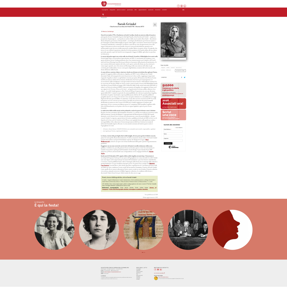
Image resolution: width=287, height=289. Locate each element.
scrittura (163, 70)
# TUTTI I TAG (180, 70)
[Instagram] (181, 6)
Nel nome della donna (163, 277)
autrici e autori (121, 9)
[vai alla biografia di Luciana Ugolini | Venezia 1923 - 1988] (232, 230)
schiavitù (173, 67)
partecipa (130, 9)
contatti (164, 9)
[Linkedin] (184, 6)
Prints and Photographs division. (119, 189)
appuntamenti (143, 9)
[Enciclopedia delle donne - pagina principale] (111, 3)
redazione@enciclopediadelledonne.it (112, 271)
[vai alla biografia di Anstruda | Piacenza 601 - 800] (188, 230)
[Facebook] (178, 6)
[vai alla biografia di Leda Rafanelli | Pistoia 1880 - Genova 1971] (54, 230)
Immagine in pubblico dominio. (138, 189)
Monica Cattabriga (108, 31)
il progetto (105, 9)
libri (136, 9)
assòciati (150, 9)
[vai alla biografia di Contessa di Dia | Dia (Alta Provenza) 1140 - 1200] (99, 230)
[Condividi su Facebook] (181, 77)
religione (163, 67)
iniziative (157, 9)
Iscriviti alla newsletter (159, 273)
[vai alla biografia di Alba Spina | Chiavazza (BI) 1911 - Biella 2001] (143, 230)
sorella (167, 67)
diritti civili (168, 70)
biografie (112, 9)
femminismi (179, 67)
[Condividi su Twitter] (184, 77)
